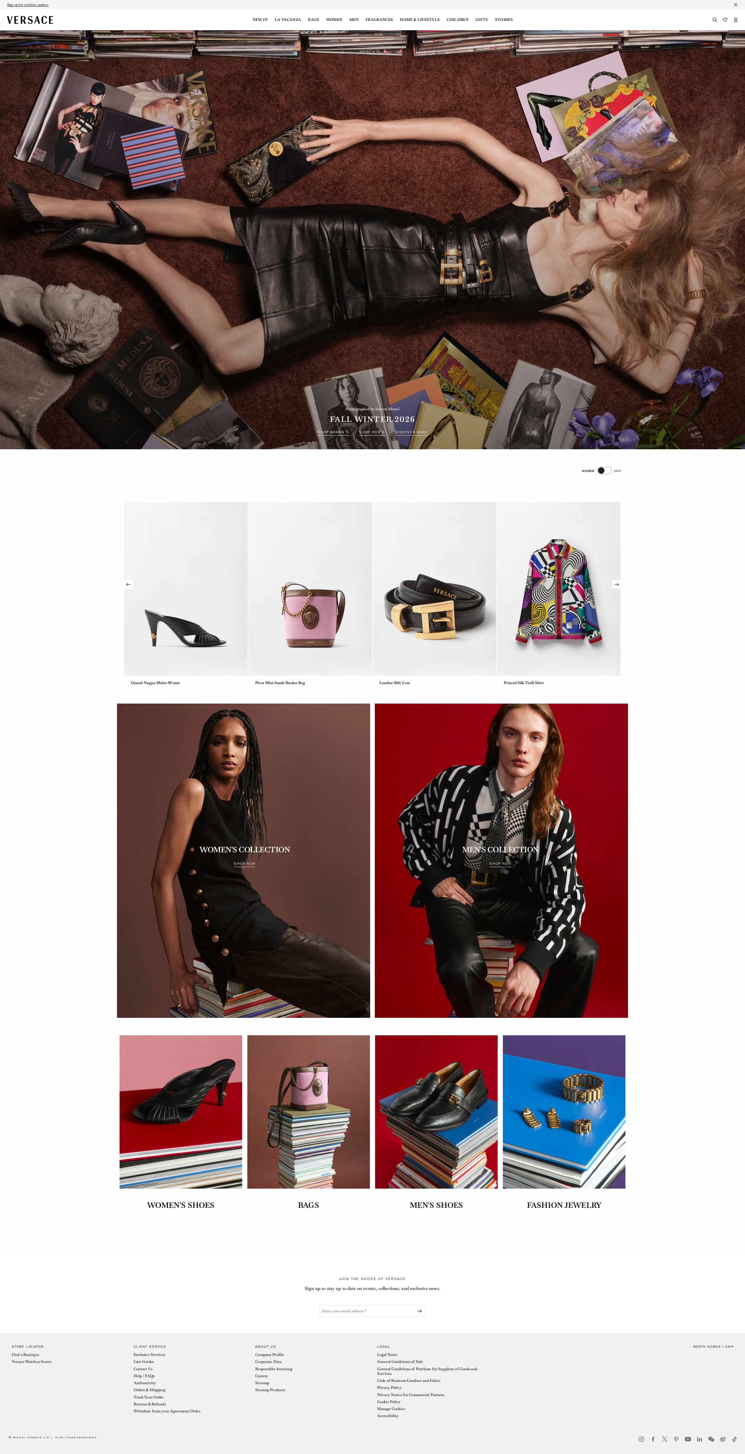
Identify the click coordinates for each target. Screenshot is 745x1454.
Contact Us (143, 1368)
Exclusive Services (149, 1354)
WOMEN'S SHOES (181, 1205)
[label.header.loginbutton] (735, 19)
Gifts (482, 19)
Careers (261, 1375)
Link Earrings (391, 682)
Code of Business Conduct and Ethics (408, 1380)
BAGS (308, 1205)
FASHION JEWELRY (564, 1205)
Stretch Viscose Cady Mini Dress (532, 682)
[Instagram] (641, 1439)
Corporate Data (268, 1361)
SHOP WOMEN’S (333, 432)
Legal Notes (387, 1354)
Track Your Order (149, 1397)
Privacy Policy (389, 1387)
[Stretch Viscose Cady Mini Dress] (558, 589)
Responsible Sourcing (273, 1368)
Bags (313, 19)
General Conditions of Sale (400, 1361)
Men (354, 19)
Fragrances (379, 19)
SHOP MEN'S (372, 432)
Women (334, 19)
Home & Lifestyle (420, 19)
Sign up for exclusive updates (28, 5)
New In (260, 19)
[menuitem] (260, 20)
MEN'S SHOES (436, 1205)
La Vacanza (288, 19)
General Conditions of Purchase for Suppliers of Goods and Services (427, 1371)
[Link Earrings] (434, 589)
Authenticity (145, 1382)
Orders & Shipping (149, 1389)
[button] (68, 1382)
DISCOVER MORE (411, 432)
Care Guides (144, 1361)
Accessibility (388, 1415)
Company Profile (269, 1354)
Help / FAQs (144, 1375)
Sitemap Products (270, 1389)
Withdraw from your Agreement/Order (167, 1411)
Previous (128, 584)
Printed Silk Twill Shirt (275, 682)
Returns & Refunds (150, 1404)
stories (504, 19)
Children (458, 19)
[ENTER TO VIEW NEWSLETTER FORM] (421, 1311)
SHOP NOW (244, 864)
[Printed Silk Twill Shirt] (310, 589)
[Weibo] (722, 1439)
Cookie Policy (389, 1401)
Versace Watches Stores (32, 1361)
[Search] (714, 19)
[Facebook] (653, 1439)
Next (616, 584)
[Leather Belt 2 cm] (186, 589)
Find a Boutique (25, 1354)
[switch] (601, 470)
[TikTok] (734, 1439)
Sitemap (262, 1382)
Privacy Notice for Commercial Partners (411, 1394)
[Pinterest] (676, 1439)
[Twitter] (664, 1439)
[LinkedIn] (699, 1439)
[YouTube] (687, 1439)
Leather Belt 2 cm (146, 682)
